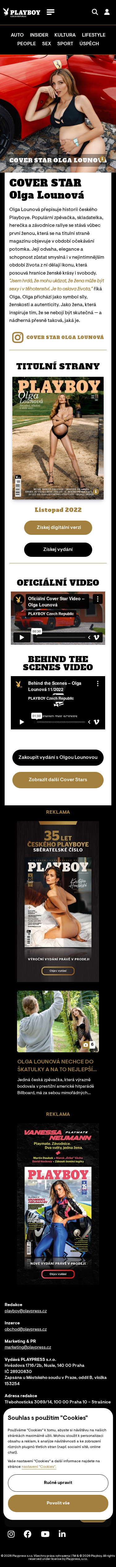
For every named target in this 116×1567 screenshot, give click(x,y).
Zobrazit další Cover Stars (58, 779)
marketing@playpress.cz (28, 1347)
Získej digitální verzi (59, 527)
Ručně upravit (58, 1483)
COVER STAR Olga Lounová (65, 337)
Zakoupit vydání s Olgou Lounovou (58, 757)
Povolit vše (58, 1503)
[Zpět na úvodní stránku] (21, 12)
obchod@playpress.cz (26, 1329)
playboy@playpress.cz (26, 1311)
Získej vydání (58, 549)
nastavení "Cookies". (39, 1467)
